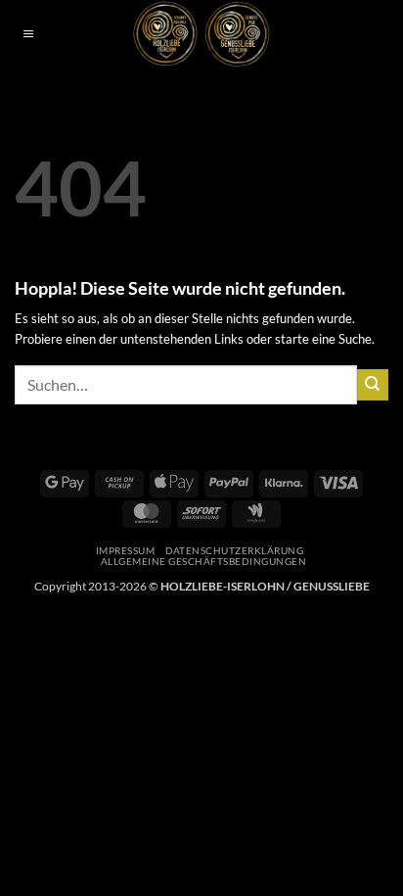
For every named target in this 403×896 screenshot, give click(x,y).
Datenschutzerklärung (234, 550)
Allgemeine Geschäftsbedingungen (203, 561)
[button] (28, 35)
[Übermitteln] (372, 385)
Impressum (125, 550)
